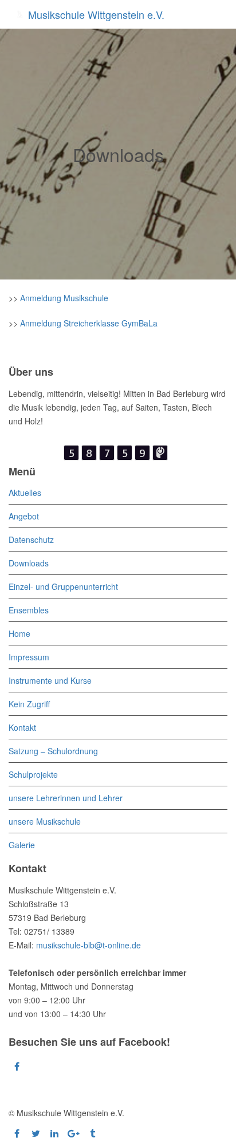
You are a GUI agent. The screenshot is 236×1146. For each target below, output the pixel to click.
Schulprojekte (33, 774)
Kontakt (22, 727)
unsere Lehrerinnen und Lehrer (66, 798)
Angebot (24, 516)
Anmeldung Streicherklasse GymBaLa (89, 323)
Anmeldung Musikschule (64, 298)
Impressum (29, 657)
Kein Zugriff (29, 704)
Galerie (22, 844)
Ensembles (29, 610)
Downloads (29, 563)
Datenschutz (31, 539)
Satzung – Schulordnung (53, 751)
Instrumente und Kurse (50, 680)
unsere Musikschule (45, 821)
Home (19, 633)
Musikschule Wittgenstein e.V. (94, 14)
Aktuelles (25, 492)
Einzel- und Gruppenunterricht (63, 586)
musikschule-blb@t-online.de (88, 945)
